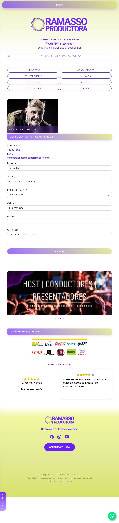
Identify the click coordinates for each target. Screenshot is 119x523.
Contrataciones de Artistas (68, 475)
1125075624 (67, 43)
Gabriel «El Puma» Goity (24, 129)
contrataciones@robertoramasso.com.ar (59, 47)
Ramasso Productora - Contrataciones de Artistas (59, 24)
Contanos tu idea (59, 447)
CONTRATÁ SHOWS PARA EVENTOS (59, 39)
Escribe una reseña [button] (32, 389)
